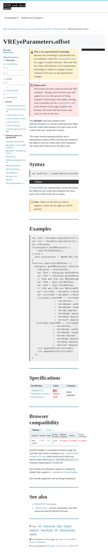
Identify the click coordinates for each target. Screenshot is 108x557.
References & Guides (31, 18)
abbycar (32, 542)
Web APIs (47, 29)
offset (59, 526)
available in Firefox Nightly (64, 472)
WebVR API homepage (45, 504)
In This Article (88, 50)
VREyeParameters (59, 29)
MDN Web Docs (14, 6)
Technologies (10, 18)
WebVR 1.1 (40, 393)
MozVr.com (41, 508)
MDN (5, 29)
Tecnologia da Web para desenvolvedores (25, 29)
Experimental (49, 526)
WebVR (33, 534)
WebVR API (8, 52)
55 (53, 441)
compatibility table (67, 58)
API (39, 526)
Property (67, 526)
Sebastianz (41, 542)
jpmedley (59, 539)
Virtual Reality (46, 530)
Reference (34, 530)
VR (56, 530)
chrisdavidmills (70, 539)
